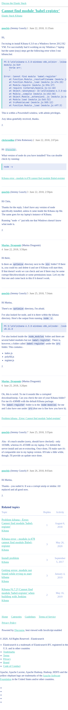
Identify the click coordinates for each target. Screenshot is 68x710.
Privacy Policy (9, 622)
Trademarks (9, 652)
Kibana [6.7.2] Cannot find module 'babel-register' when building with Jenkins (18, 593)
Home (5, 616)
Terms (6, 655)
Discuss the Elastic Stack (14, 3)
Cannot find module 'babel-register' (31, 11)
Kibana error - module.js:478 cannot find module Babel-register (33, 178)
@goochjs (10, 149)
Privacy (7, 659)
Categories (16, 616)
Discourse (19, 630)
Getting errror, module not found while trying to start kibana (17, 574)
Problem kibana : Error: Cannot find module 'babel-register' (31, 418)
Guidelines (30, 616)
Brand (6, 662)
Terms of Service (47, 616)
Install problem (10, 558)
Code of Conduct (11, 666)
